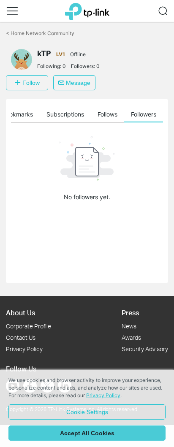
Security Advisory (145, 348)
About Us (20, 312)
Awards (131, 337)
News (129, 326)
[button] (12, 11)
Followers (143, 114)
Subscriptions (65, 114)
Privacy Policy (24, 348)
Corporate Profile (28, 326)
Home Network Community (40, 33)
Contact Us (20, 337)
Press (130, 312)
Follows (107, 114)
